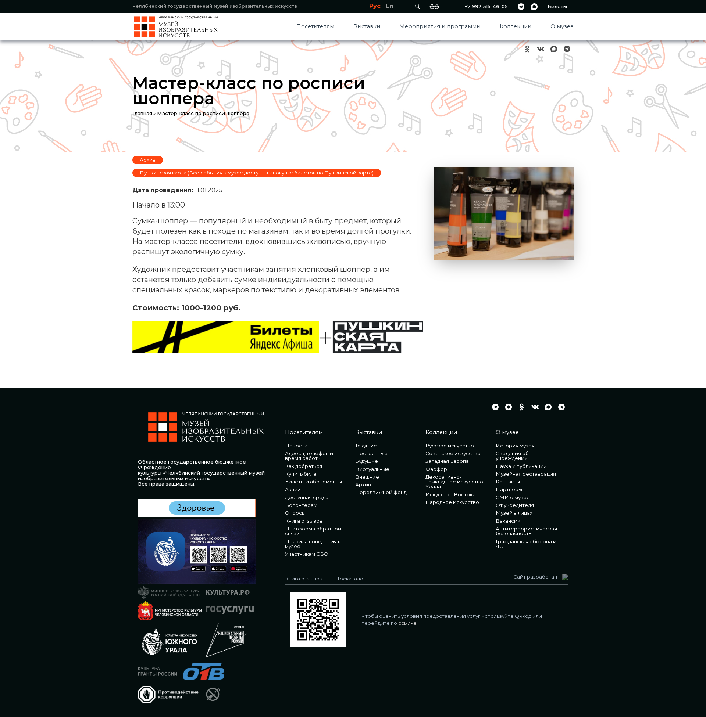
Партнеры (509, 489)
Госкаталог (352, 578)
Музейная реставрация (526, 474)
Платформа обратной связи (313, 531)
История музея (515, 445)
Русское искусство (449, 445)
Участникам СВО (306, 554)
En (389, 6)
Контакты (508, 481)
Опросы (295, 513)
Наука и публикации (521, 466)
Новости (296, 445)
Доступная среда (306, 497)
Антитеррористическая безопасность (526, 531)
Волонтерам (301, 505)
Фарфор (436, 469)
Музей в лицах (514, 513)
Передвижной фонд (381, 492)
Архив (148, 160)
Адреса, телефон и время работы (309, 455)
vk (540, 49)
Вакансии (508, 521)
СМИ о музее (513, 497)
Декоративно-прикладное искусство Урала (454, 482)
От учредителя (515, 505)
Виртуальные (372, 469)
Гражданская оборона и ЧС (526, 543)
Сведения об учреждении (512, 455)
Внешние (367, 477)
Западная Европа (447, 461)
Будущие (366, 461)
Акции (293, 489)
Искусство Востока (450, 494)
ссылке (407, 623)
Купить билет (302, 474)
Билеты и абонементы (313, 481)
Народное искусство (452, 502)
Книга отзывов (303, 521)
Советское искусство (453, 453)
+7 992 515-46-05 (486, 6)
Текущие (366, 445)
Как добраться (303, 466)
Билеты (557, 6)
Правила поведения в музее (313, 543)
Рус (375, 6)
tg (521, 6)
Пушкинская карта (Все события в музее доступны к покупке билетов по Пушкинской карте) (257, 173)
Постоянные (371, 453)
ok (527, 49)
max (534, 6)
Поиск (417, 6)
